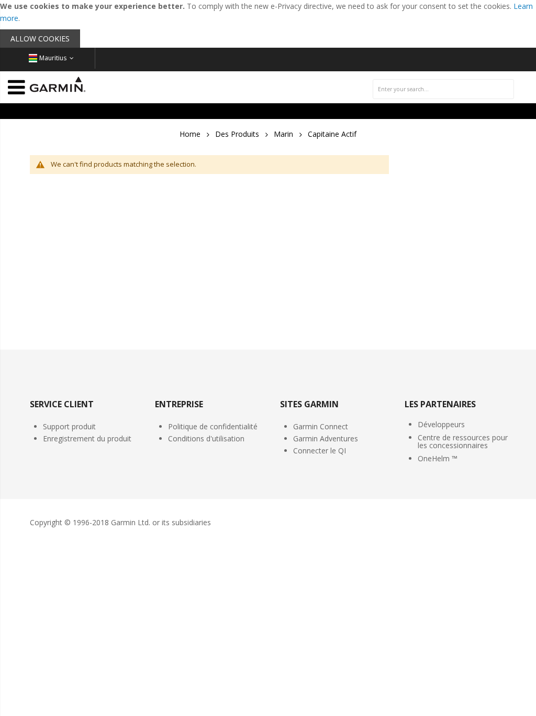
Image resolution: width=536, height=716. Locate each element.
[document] (268, 24)
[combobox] (443, 89)
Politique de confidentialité (213, 426)
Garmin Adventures (325, 438)
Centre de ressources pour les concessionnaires (463, 441)
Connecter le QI (319, 450)
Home (190, 134)
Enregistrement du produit (87, 438)
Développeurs (441, 424)
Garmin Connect (320, 426)
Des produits (237, 134)
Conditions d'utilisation (206, 438)
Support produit (69, 426)
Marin (283, 134)
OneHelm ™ (437, 458)
